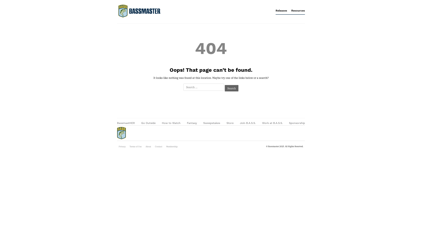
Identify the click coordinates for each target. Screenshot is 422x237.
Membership (172, 146)
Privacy (122, 146)
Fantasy (192, 123)
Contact (158, 146)
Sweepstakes (211, 123)
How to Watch (171, 123)
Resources (298, 10)
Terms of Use (136, 146)
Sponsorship (297, 123)
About (148, 146)
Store (230, 123)
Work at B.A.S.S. (272, 123)
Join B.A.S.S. (248, 123)
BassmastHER (126, 123)
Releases (281, 10)
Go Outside (148, 123)
